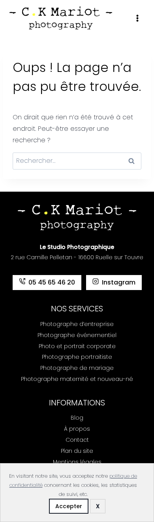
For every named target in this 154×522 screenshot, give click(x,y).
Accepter (68, 506)
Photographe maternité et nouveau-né (77, 379)
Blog (77, 418)
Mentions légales (77, 462)
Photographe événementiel (77, 335)
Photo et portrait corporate (77, 346)
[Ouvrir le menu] (137, 18)
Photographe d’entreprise (77, 324)
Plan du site (77, 451)
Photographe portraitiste (77, 357)
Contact (77, 440)
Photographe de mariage (77, 368)
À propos (77, 429)
